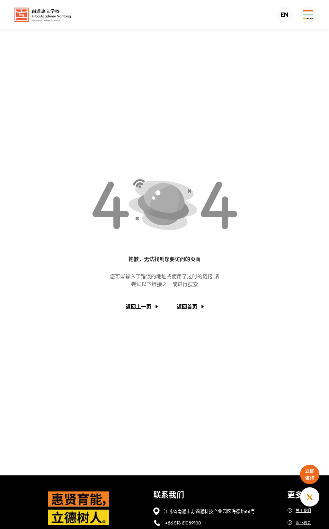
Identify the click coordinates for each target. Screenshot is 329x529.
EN (285, 14)
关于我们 (303, 510)
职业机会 (303, 522)
